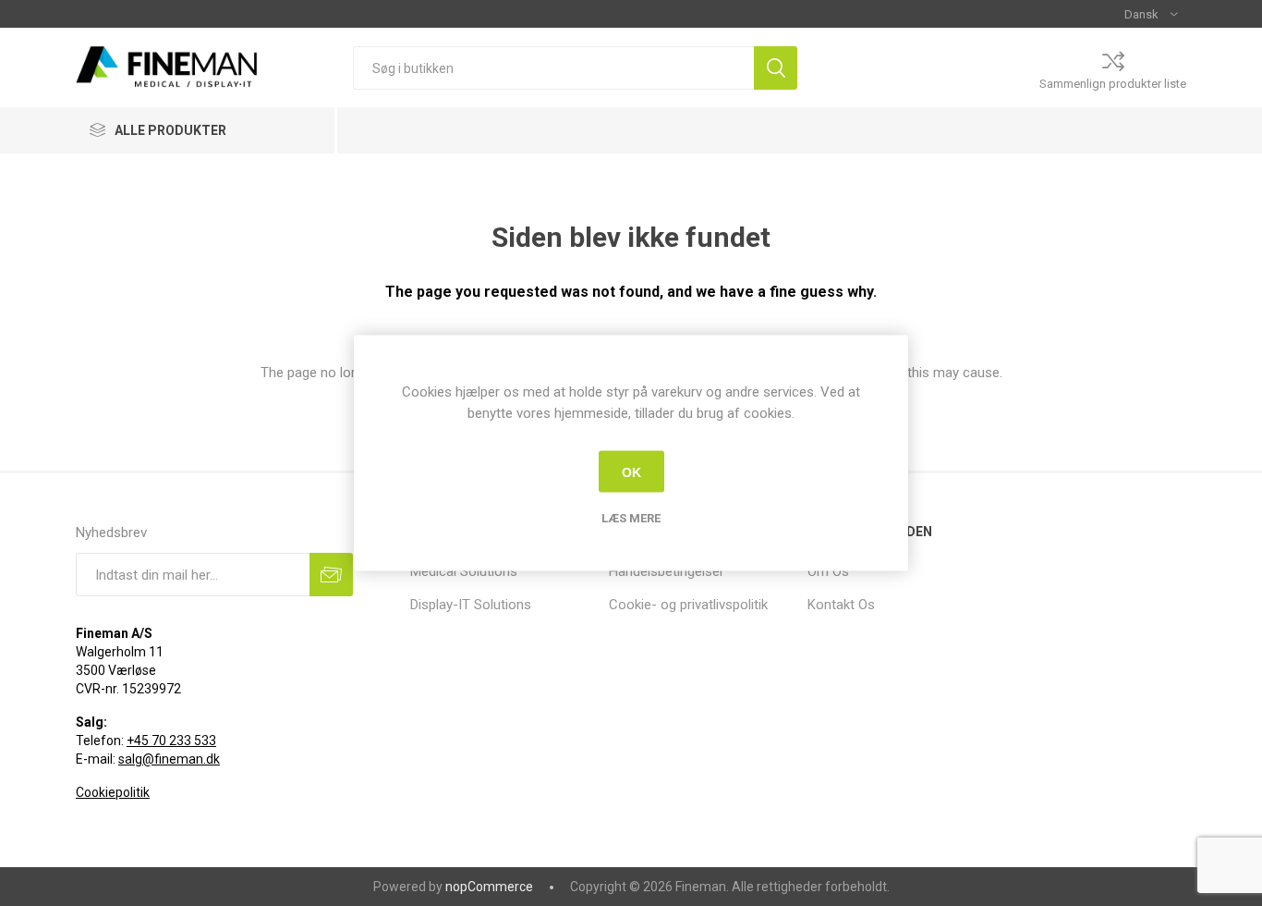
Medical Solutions (463, 571)
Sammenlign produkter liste (1112, 84)
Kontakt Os (841, 604)
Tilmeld (331, 574)
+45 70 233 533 (171, 740)
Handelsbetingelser (666, 571)
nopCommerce (489, 886)
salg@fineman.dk (169, 759)
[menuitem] (500, 571)
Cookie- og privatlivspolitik (688, 604)
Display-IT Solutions (470, 604)
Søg (775, 68)
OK (631, 471)
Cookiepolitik (113, 792)
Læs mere (631, 518)
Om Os (828, 571)
